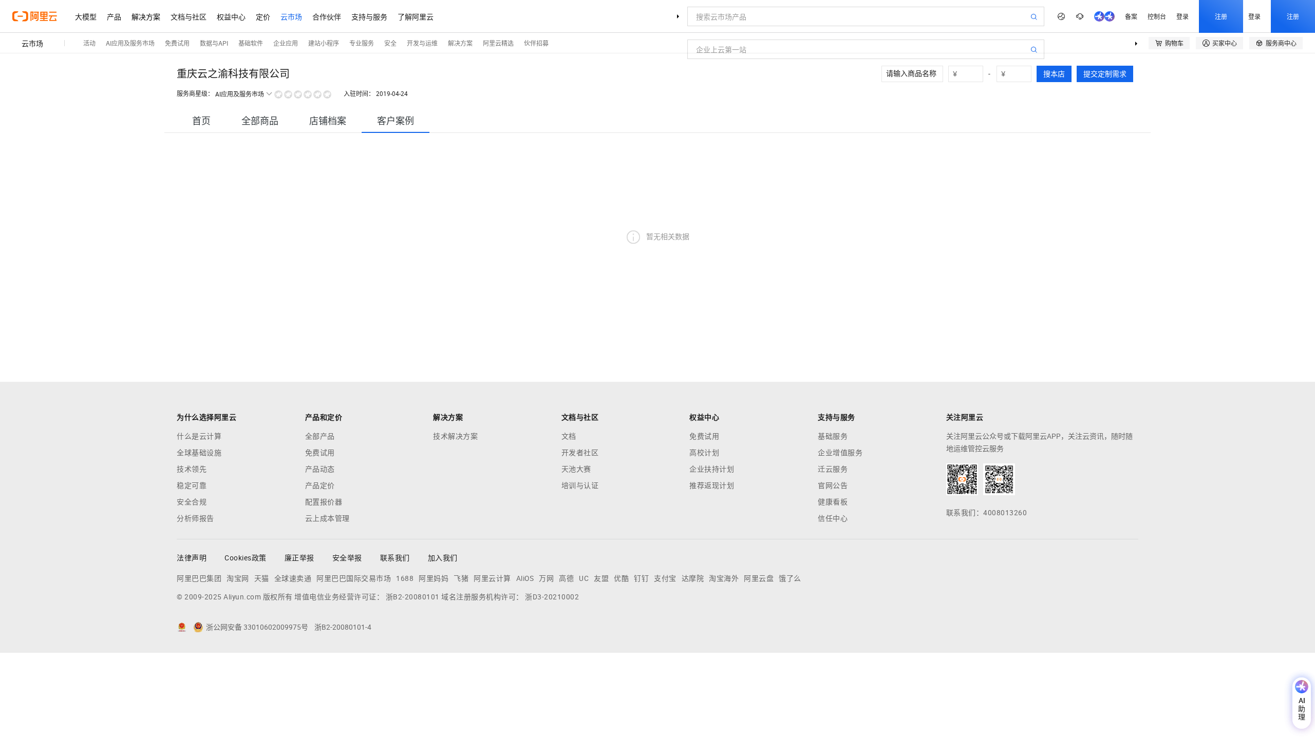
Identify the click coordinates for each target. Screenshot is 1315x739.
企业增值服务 (840, 453)
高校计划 (704, 453)
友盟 (601, 578)
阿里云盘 (759, 578)
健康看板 (833, 502)
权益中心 (231, 16)
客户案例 (395, 120)
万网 (546, 578)
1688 (405, 578)
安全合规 (191, 502)
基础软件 (250, 42)
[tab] (201, 121)
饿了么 (790, 578)
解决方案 (146, 16)
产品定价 (320, 485)
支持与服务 (369, 16)
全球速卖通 (293, 578)
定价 (263, 16)
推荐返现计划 (711, 485)
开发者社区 (580, 453)
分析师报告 (195, 518)
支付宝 (665, 578)
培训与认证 (580, 485)
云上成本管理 (327, 518)
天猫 (261, 578)
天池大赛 (576, 469)
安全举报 (347, 558)
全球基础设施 (199, 453)
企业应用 (285, 42)
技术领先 (191, 469)
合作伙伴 (326, 16)
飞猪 (461, 578)
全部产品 (320, 436)
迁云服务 (833, 469)
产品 (114, 16)
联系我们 (395, 558)
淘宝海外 (724, 578)
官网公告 (833, 485)
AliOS (525, 578)
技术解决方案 (455, 436)
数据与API (214, 42)
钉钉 (641, 578)
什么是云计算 (199, 436)
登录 (1182, 16)
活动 (89, 42)
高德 (566, 578)
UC (584, 578)
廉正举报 (299, 558)
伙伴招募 (536, 42)
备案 (1131, 16)
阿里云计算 (492, 578)
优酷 (621, 578)
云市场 (291, 16)
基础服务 (833, 436)
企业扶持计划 (711, 469)
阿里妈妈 (433, 578)
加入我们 (443, 558)
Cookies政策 (245, 558)
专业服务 (361, 42)
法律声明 (191, 558)
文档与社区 (188, 16)
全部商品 (259, 120)
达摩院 (693, 578)
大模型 (86, 16)
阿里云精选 (498, 42)
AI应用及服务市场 (130, 42)
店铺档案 (327, 120)
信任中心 (833, 518)
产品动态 (320, 469)
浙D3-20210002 (552, 597)
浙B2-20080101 (413, 597)
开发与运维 (422, 42)
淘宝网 (238, 578)
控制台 (1157, 16)
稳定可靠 (191, 485)
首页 (201, 120)
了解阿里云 (416, 16)
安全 (390, 42)
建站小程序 (323, 42)
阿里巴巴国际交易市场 (353, 578)
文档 (568, 436)
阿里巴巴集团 (199, 578)
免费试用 (177, 42)
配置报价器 (324, 502)
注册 (1221, 16)
